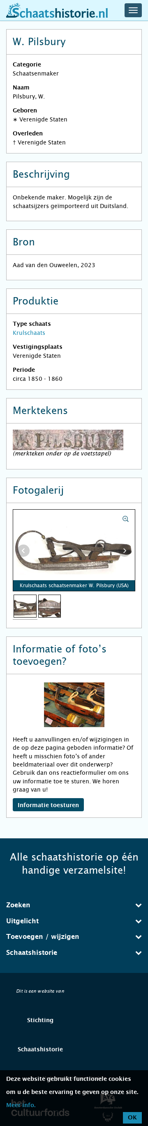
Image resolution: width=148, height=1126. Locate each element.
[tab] (74, 905)
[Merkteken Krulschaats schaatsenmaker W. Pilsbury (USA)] (49, 605)
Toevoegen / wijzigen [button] (42, 937)
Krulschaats (29, 333)
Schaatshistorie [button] (31, 953)
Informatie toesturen (48, 805)
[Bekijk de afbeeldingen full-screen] (74, 551)
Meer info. (20, 1105)
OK (132, 1118)
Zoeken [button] (18, 905)
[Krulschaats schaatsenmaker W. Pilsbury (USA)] (25, 605)
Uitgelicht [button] (22, 921)
